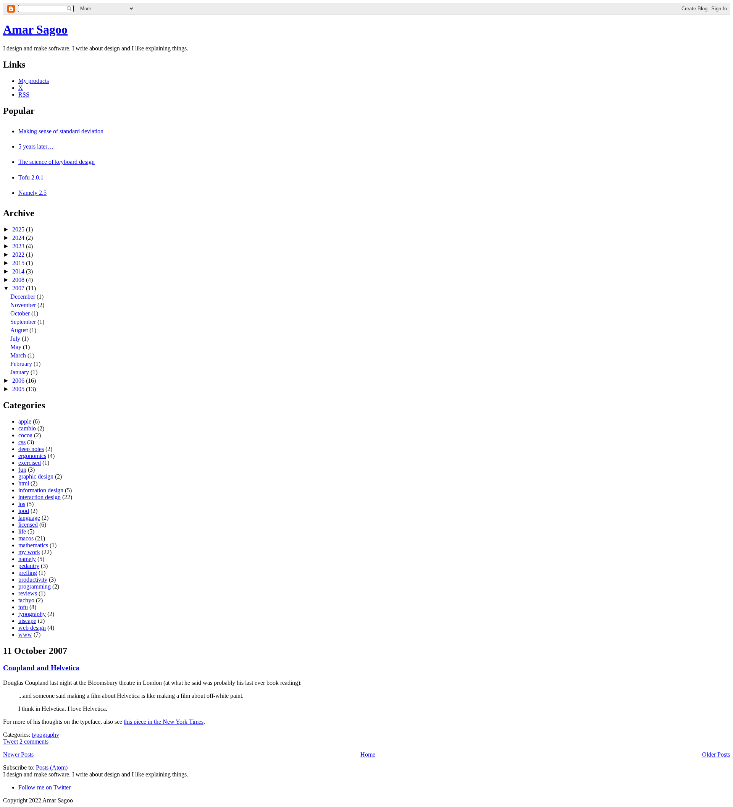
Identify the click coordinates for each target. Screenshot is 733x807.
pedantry (28, 566)
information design (40, 490)
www (25, 634)
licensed (28, 524)
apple (24, 421)
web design (32, 627)
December (23, 296)
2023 (19, 246)
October (20, 313)
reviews (27, 593)
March (18, 355)
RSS (23, 94)
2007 (19, 288)
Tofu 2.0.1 (31, 177)
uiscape (27, 621)
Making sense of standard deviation (60, 131)
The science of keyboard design (56, 161)
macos (26, 538)
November (23, 305)
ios (21, 504)
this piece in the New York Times (163, 721)
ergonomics (32, 456)
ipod (23, 511)
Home (367, 754)
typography (32, 614)
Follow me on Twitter (44, 787)
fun (22, 469)
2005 (19, 389)
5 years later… (35, 146)
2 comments (33, 741)
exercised (29, 462)
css (22, 442)
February (22, 364)
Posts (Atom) (52, 767)
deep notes (31, 449)
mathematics (33, 545)
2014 (19, 271)
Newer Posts (18, 754)
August (19, 330)
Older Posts (716, 754)
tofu (23, 607)
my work (29, 552)
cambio (27, 428)
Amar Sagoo (35, 29)
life (22, 531)
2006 (19, 380)
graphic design (35, 476)
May (16, 347)
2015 (19, 263)
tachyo (26, 600)
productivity (32, 579)
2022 (19, 254)
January (20, 372)
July (16, 338)
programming (34, 586)
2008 (19, 280)
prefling (27, 572)
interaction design (39, 497)
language (29, 517)
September (23, 322)
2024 (19, 237)
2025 (19, 229)
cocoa (25, 435)
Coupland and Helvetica (41, 668)
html (23, 483)
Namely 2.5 (32, 192)
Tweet (10, 741)
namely (27, 559)
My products (33, 81)
